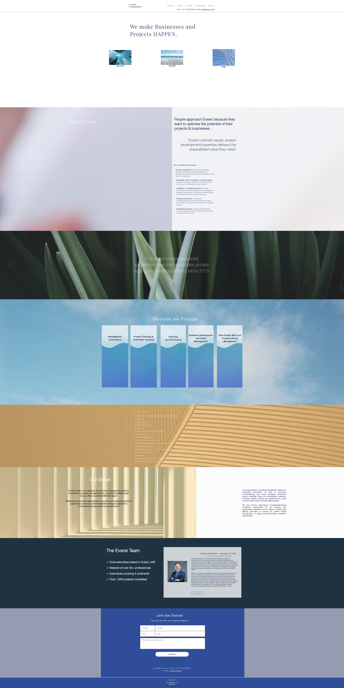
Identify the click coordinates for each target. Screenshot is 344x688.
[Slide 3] (203, 602)
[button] (197, 592)
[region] (115, 356)
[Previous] (10, 265)
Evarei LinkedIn (176, 670)
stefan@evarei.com (208, 9)
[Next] (334, 265)
